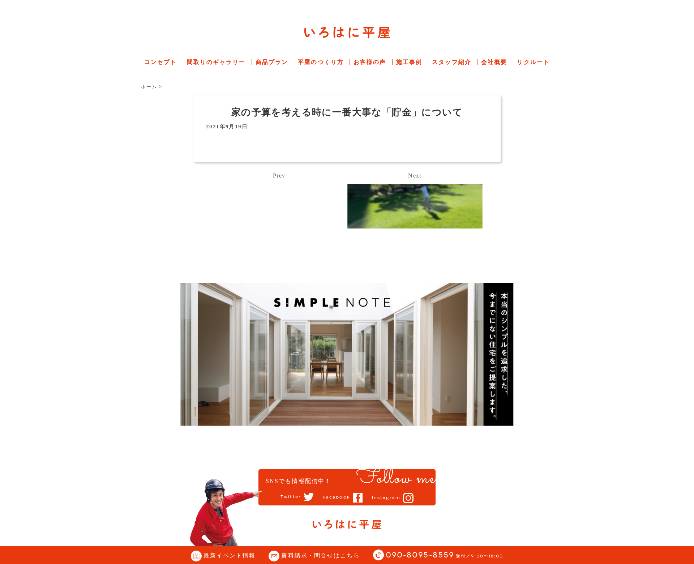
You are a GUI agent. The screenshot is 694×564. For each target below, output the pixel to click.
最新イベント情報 (230, 555)
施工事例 (409, 62)
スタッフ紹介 (451, 62)
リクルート (533, 62)
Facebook (336, 497)
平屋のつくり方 (321, 62)
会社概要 (494, 62)
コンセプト (160, 62)
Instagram (386, 498)
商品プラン (272, 62)
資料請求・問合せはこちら (320, 555)
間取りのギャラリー (216, 62)
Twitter (290, 497)
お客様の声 (370, 62)
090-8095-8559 (445, 555)
